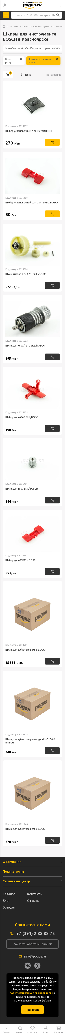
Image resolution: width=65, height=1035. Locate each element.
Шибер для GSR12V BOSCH (21, 560)
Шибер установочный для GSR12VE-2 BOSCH (31, 202)
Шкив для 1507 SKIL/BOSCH (21, 488)
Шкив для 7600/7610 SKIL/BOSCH (25, 345)
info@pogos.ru (35, 956)
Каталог (14, 26)
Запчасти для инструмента (37, 26)
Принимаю (32, 1009)
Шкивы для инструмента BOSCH (40, 61)
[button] (58, 15)
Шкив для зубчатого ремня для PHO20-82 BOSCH (30, 741)
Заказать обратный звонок (32, 944)
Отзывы (33, 900)
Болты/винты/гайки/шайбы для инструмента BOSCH (32, 48)
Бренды (9, 907)
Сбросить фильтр (9, 61)
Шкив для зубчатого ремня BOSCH (25, 649)
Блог (6, 900)
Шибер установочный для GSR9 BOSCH (28, 131)
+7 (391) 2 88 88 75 (60, 5)
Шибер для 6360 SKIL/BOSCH (22, 417)
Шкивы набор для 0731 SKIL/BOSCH (26, 274)
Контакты (34, 894)
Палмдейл (4, 5)
